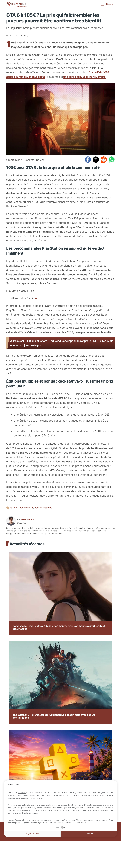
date (36, 298)
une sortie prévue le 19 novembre (84, 76)
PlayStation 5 (26, 507)
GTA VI (14, 507)
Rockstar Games (43, 507)
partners (22, 793)
